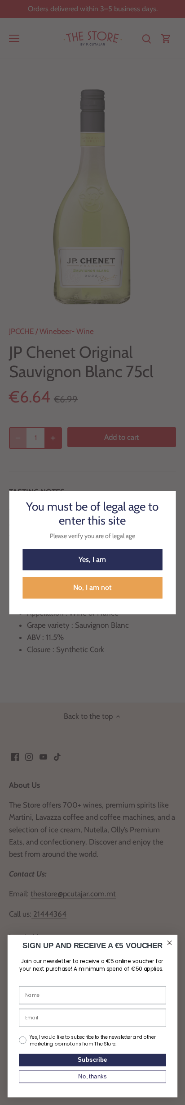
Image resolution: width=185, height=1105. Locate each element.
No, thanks (92, 1077)
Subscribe (92, 1061)
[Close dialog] (170, 943)
